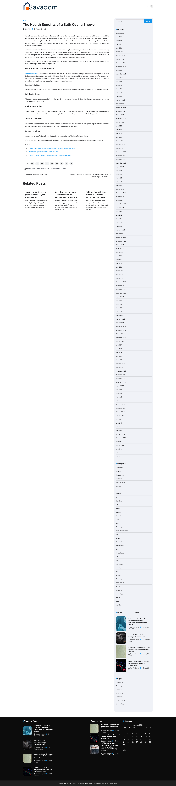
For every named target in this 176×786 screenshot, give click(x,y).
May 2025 (119, 89)
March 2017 (119, 430)
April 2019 (119, 356)
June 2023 (119, 174)
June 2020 (119, 304)
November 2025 (121, 66)
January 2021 (120, 278)
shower (63, 169)
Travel (117, 601)
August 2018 (120, 386)
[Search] (151, 6)
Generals (118, 516)
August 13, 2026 (39, 736)
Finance (118, 493)
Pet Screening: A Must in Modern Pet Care (43, 152)
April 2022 (119, 222)
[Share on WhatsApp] (47, 163)
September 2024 (121, 118)
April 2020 (119, 311)
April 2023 (119, 181)
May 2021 (119, 263)
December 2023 (121, 152)
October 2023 (120, 159)
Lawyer (118, 538)
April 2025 (119, 92)
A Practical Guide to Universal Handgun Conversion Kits (138, 636)
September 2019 (121, 337)
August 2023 (120, 167)
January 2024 (120, 148)
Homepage (119, 686)
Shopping (119, 579)
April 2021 (119, 267)
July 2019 (119, 345)
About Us (119, 689)
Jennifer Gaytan (134, 627)
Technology (119, 594)
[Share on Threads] (66, 163)
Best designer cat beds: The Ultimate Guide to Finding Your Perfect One (66, 194)
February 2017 (120, 434)
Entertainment (120, 482)
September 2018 (121, 382)
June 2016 (119, 449)
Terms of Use (120, 704)
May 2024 (119, 133)
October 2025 (120, 70)
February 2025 (120, 100)
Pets (24, 20)
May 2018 (119, 397)
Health (118, 523)
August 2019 (120, 341)
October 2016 (120, 441)
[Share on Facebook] (32, 163)
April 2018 (119, 400)
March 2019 (119, 360)
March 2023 (119, 185)
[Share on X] (37, 163)
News (117, 549)
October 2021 (120, 245)
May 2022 (119, 219)
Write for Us (119, 693)
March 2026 (119, 52)
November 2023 (121, 156)
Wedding (118, 605)
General (118, 512)
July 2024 (119, 126)
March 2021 (119, 271)
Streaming (119, 590)
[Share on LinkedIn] (42, 163)
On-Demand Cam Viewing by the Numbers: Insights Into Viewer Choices (139, 649)
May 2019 (119, 352)
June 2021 (119, 259)
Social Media (120, 582)
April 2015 (119, 456)
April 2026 (119, 48)
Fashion (118, 486)
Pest (117, 556)
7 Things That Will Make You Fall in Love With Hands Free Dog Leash (96, 194)
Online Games (120, 553)
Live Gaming (119, 542)
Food (117, 497)
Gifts (117, 519)
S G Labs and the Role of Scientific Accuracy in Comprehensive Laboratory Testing (137, 621)
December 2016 (121, 438)
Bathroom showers (31, 73)
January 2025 (120, 104)
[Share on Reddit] (57, 163)
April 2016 (119, 452)
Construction (120, 475)
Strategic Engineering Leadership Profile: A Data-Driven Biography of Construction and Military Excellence (109, 747)
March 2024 (119, 141)
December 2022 (121, 193)
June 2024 (119, 129)
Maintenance (120, 545)
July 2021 (119, 256)
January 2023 (120, 189)
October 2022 (120, 200)
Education (119, 479)
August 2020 (120, 297)
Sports (118, 586)
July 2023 (119, 170)
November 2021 (121, 241)
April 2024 (119, 137)
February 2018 (120, 404)
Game (117, 504)
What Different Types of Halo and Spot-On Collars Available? (50, 155)
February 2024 (120, 144)
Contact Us (119, 682)
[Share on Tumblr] (62, 163)
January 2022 (120, 233)
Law (117, 534)
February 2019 (120, 363)
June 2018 (119, 393)
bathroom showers (42, 169)
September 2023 (121, 163)
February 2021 (120, 274)
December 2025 (121, 63)
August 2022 (120, 208)
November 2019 (121, 330)
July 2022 (119, 211)
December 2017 (121, 408)
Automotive (119, 467)
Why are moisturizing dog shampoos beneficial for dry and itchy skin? (53, 148)
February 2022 (120, 230)
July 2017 (119, 419)
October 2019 (120, 334)
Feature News (120, 490)
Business (118, 471)
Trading (118, 597)
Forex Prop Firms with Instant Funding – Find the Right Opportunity (138, 663)
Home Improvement (122, 527)
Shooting (118, 575)
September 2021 (121, 248)
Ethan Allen (27, 29)
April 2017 (119, 427)
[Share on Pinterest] (52, 163)
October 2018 (120, 378)
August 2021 (120, 252)
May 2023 (119, 178)
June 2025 (119, 85)
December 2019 (121, 326)
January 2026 (120, 59)
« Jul (124, 750)
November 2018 (121, 375)
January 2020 (120, 323)
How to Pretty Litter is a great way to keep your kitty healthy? (35, 194)
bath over (31, 169)
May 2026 (119, 44)
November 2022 (121, 196)
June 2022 (119, 215)
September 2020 (121, 293)
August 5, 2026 (38, 749)
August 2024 (120, 122)
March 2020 (119, 315)
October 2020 (120, 289)
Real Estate (119, 564)
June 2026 (119, 40)
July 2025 (119, 81)
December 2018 (121, 371)
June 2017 (119, 423)
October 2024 (120, 115)
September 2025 (121, 74)
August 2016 (120, 445)
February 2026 (120, 55)
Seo (117, 571)
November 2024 (121, 111)
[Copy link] (71, 163)
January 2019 (120, 367)
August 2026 (120, 33)
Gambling (119, 501)
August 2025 (120, 78)
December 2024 (121, 107)
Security (118, 568)
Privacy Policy (120, 700)
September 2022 (121, 204)
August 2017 (120, 415)
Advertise (119, 697)
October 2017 (120, 412)
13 (137, 736)
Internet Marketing (122, 531)
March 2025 (119, 96)
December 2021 (121, 237)
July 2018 (119, 389)
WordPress (113, 783)
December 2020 (121, 282)
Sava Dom (75, 783)
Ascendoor (95, 783)
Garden (118, 508)
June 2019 (119, 349)
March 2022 (119, 226)
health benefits (55, 169)
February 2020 (120, 319)
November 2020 (121, 285)
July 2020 (119, 300)
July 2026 (119, 37)
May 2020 (119, 308)
